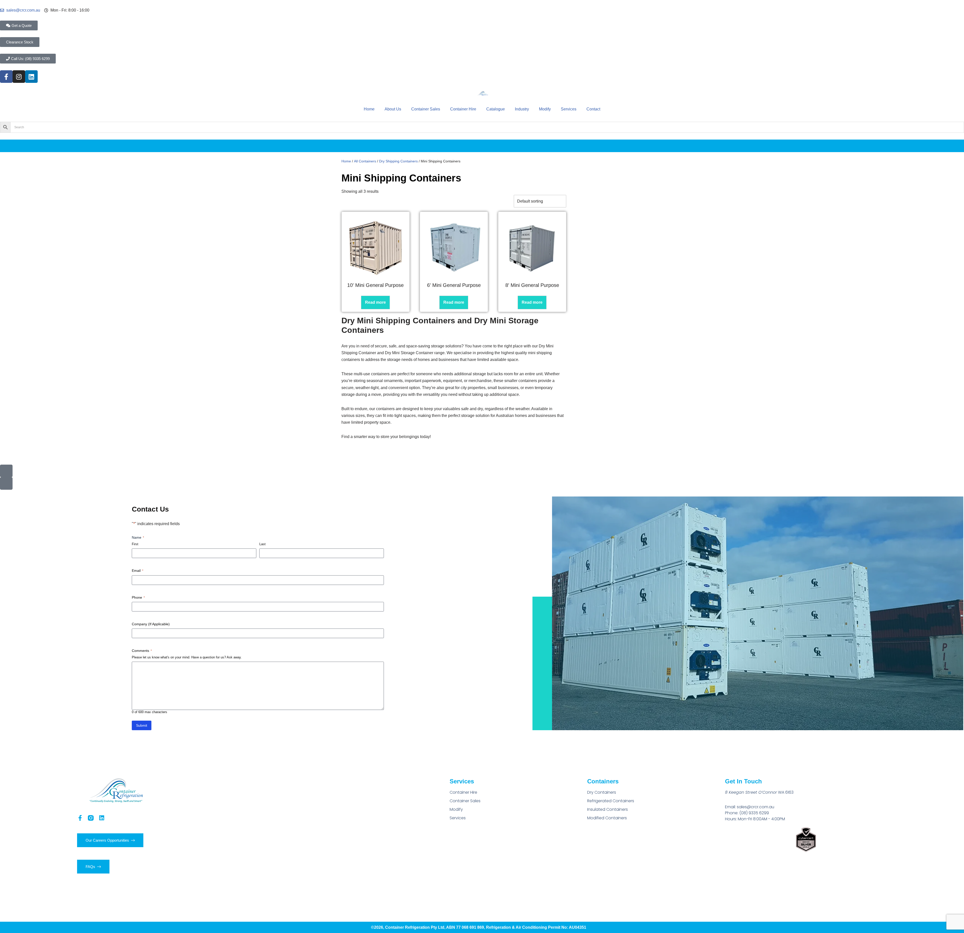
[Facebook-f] (6, 76)
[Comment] (6, 483)
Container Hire (463, 109)
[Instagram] (19, 76)
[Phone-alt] (6, 471)
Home (369, 109)
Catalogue (495, 109)
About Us (393, 109)
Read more (375, 302)
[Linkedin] (31, 76)
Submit (141, 725)
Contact (593, 109)
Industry (522, 109)
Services (568, 109)
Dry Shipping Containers (398, 161)
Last (262, 544)
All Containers (365, 161)
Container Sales (425, 109)
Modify (545, 109)
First (135, 544)
